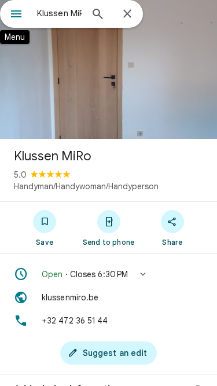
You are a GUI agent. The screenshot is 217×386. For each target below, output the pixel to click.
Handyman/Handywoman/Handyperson (86, 186)
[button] (108, 274)
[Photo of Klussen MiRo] (108, 69)
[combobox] (59, 13)
